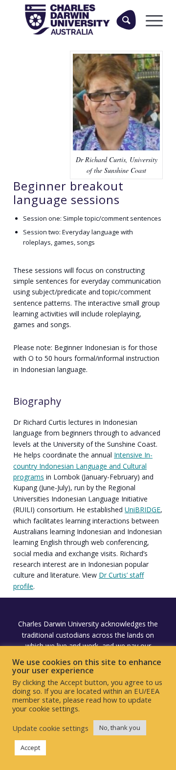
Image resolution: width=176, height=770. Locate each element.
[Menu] (149, 19)
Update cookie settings (50, 728)
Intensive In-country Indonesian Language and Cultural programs (83, 465)
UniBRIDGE (142, 509)
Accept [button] (30, 747)
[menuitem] (122, 19)
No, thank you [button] (119, 727)
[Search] (126, 19)
